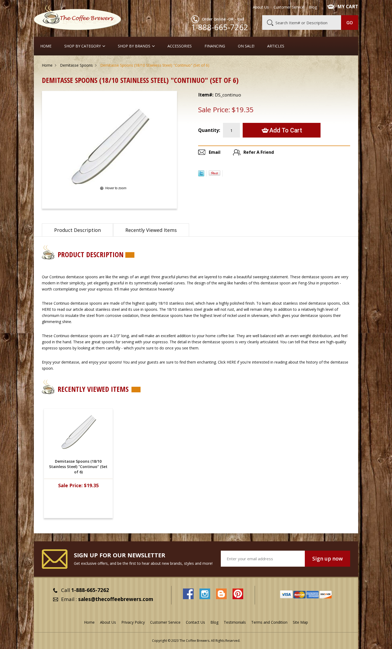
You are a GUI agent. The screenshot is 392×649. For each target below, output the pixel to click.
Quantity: (209, 130)
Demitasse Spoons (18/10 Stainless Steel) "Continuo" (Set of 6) (78, 466)
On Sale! (246, 46)
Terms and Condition (269, 622)
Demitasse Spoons (76, 65)
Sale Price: (214, 109)
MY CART (347, 6)
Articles (275, 46)
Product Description (77, 230)
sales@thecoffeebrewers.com (115, 599)
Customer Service (289, 7)
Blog (313, 7)
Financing (215, 46)
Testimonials (235, 622)
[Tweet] (201, 175)
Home (45, 46)
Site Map (300, 622)
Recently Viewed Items (151, 230)
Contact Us (195, 622)
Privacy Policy (133, 622)
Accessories (179, 46)
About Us (261, 7)
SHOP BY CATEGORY (82, 46)
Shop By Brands (134, 46)
